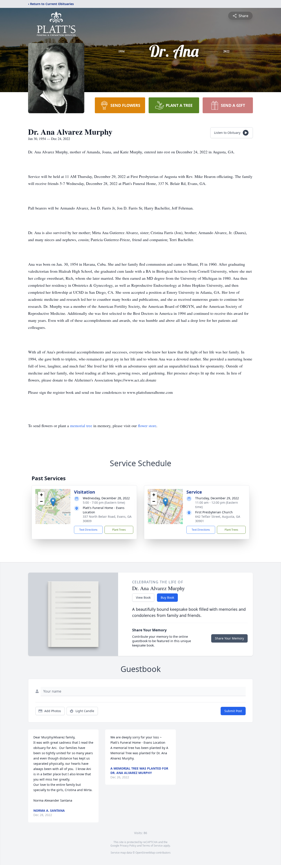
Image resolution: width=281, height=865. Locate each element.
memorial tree (81, 425)
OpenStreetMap (145, 852)
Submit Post (233, 711)
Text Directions (88, 530)
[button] (53, 502)
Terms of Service (152, 845)
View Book (143, 597)
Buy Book (167, 597)
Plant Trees (119, 530)
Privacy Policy (128, 845)
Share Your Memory (229, 638)
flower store (147, 425)
